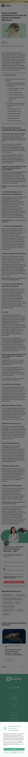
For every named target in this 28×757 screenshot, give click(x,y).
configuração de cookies (10, 741)
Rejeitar (14, 752)
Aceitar (14, 749)
